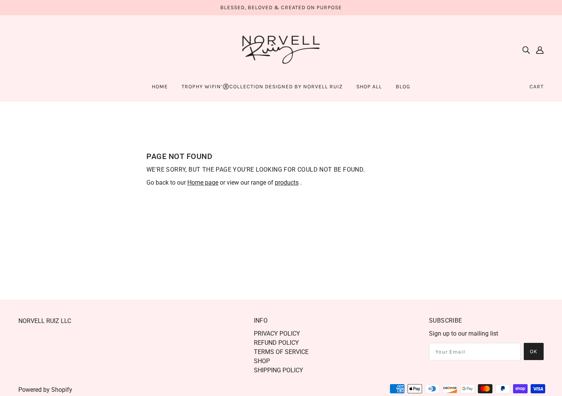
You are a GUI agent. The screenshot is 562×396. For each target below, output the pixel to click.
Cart (537, 86)
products (287, 182)
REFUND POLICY (276, 342)
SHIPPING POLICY (278, 370)
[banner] (281, 49)
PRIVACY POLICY (277, 333)
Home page (202, 182)
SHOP (262, 361)
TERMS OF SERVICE (281, 351)
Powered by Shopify (45, 389)
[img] (526, 49)
